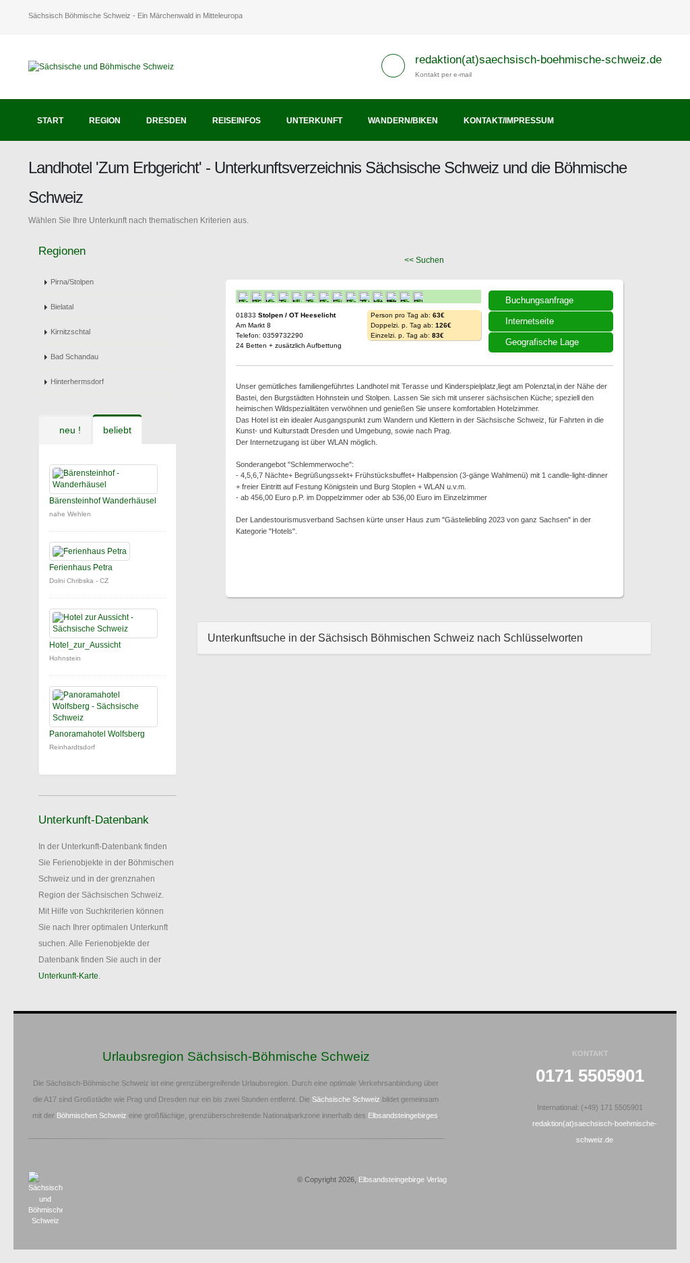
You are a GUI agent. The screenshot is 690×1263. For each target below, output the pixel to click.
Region (105, 120)
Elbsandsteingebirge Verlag (402, 1179)
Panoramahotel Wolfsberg (97, 734)
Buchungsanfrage (539, 300)
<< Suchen (424, 260)
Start (50, 120)
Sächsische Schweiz (346, 1099)
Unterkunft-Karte (68, 976)
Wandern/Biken (403, 120)
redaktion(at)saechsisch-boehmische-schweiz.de (538, 59)
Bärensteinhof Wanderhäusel (102, 500)
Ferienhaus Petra (81, 567)
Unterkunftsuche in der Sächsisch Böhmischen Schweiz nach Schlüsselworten (395, 638)
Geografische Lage (542, 342)
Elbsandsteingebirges (403, 1115)
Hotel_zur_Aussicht (85, 645)
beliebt (117, 430)
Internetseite (529, 321)
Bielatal (62, 307)
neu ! (69, 430)
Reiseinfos (236, 120)
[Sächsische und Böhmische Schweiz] (106, 66)
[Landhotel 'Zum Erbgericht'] (255, 563)
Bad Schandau (74, 356)
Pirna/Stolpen (72, 282)
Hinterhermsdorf (77, 381)
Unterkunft (314, 120)
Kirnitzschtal (70, 332)
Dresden (166, 120)
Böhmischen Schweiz (92, 1115)
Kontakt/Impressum (509, 120)
